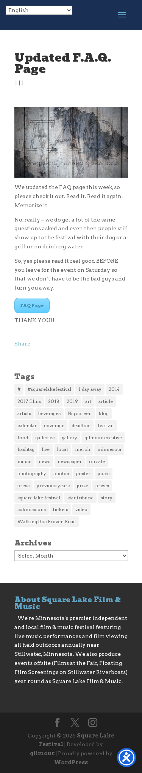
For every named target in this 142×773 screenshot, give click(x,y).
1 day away (89, 389)
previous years (53, 485)
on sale (97, 461)
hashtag (25, 449)
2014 (114, 389)
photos (61, 473)
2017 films (29, 401)
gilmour (42, 753)
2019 (72, 401)
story (106, 497)
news (44, 461)
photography (31, 473)
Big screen (80, 413)
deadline (81, 425)
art (88, 401)
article (105, 401)
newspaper (70, 461)
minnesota (109, 449)
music (24, 461)
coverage (54, 425)
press (23, 485)
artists (24, 413)
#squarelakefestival (49, 389)
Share (22, 344)
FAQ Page (32, 305)
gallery (69, 437)
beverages (49, 413)
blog (104, 413)
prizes (102, 485)
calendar (27, 425)
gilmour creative (103, 437)
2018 (53, 401)
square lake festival (38, 497)
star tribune (80, 497)
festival (106, 425)
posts (103, 473)
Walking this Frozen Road (46, 521)
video (81, 509)
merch (82, 449)
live (46, 449)
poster (83, 473)
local (62, 449)
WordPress (71, 762)
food (22, 437)
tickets (60, 509)
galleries (45, 437)
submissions (31, 509)
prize (82, 485)
